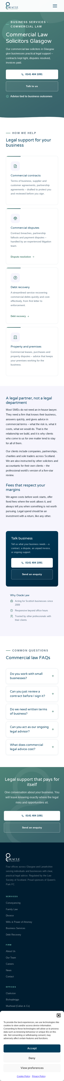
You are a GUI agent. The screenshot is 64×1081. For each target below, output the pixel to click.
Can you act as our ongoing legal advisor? (29, 729)
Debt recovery (18, 316)
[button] (58, 1015)
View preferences (32, 1068)
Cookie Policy (23, 1076)
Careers (10, 964)
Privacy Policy (39, 1076)
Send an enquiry (32, 574)
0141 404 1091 (33, 74)
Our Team (11, 957)
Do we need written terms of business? (28, 712)
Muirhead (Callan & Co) (18, 1006)
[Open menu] (55, 5)
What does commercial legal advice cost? (26, 747)
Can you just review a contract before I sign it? (27, 694)
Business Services (15, 928)
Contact (10, 976)
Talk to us (32, 86)
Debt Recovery (13, 934)
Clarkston (11, 993)
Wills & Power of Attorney (19, 922)
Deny (32, 1058)
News (9, 970)
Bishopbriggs (12, 999)
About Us (10, 951)
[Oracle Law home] (12, 6)
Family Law (12, 909)
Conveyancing (13, 903)
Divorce (10, 915)
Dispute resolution (21, 256)
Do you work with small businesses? (26, 676)
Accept (32, 1048)
